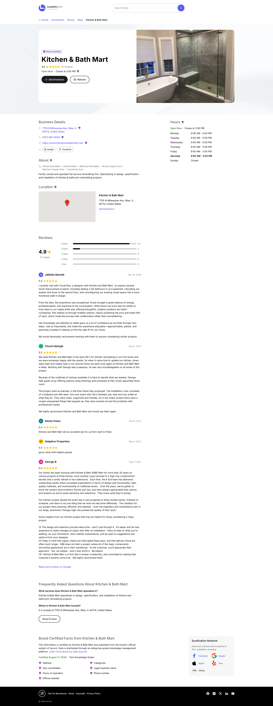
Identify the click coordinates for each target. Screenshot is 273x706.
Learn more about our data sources (68, 651)
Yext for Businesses (57, 693)
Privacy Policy (93, 693)
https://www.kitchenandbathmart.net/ (62, 142)
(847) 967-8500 (51, 137)
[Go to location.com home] (51, 8)
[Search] (181, 8)
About (71, 693)
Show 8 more (49, 619)
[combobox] (149, 7)
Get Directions (106, 209)
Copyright (80, 693)
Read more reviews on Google (55, 566)
